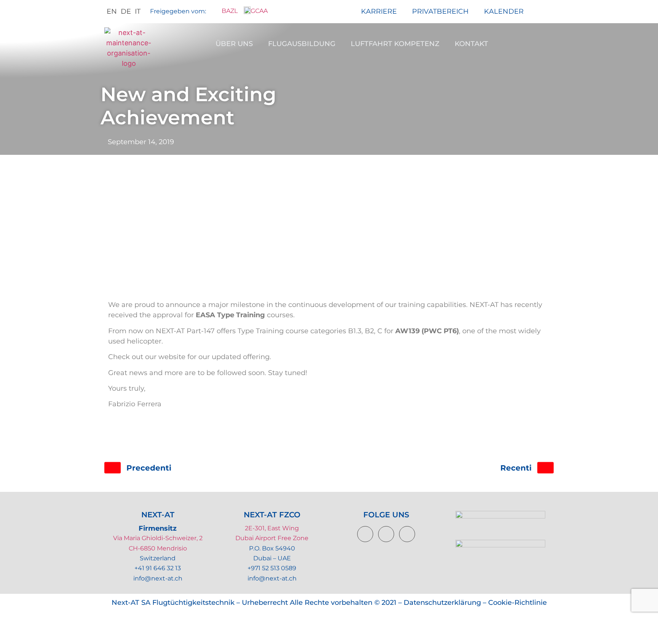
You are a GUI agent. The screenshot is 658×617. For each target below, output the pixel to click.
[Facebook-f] (365, 534)
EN (112, 11)
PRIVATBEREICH (440, 11)
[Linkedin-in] (386, 534)
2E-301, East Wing (272, 528)
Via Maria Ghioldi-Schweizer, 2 (158, 538)
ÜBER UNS (234, 44)
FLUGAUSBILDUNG (301, 44)
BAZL (228, 10)
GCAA (259, 10)
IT (138, 11)
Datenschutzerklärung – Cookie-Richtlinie (475, 602)
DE (126, 11)
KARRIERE (379, 11)
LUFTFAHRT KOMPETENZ (395, 44)
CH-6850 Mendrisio (158, 548)
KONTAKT (471, 44)
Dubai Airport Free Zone (271, 538)
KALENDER (504, 11)
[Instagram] (407, 534)
